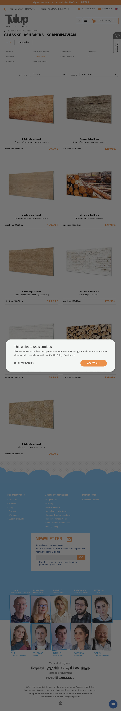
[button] (23, 363)
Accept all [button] (93, 363)
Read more (69, 355)
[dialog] (60, 355)
